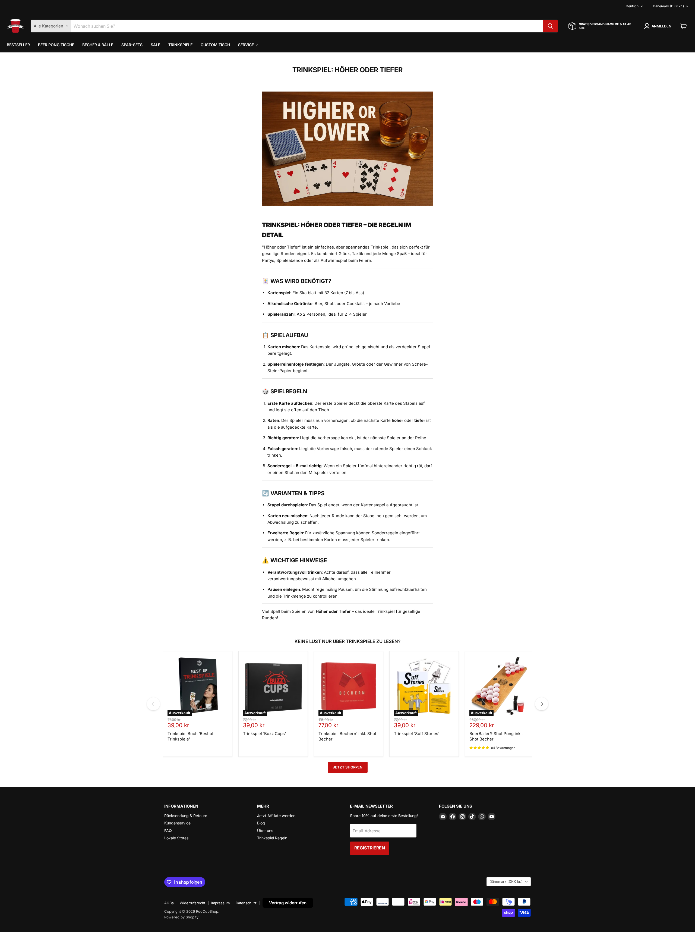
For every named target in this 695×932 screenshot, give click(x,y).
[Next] (541, 703)
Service (246, 44)
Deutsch (632, 6)
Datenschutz (246, 903)
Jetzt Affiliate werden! (276, 815)
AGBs (169, 903)
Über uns (265, 830)
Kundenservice (177, 823)
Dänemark (668, 6)
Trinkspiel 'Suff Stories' (416, 733)
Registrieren (369, 848)
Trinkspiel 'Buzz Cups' (264, 733)
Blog (261, 823)
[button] (658, 26)
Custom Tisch (215, 44)
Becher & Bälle (97, 44)
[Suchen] (550, 26)
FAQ (168, 830)
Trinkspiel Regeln (272, 838)
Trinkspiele (180, 44)
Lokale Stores (176, 838)
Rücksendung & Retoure (185, 815)
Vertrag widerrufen (288, 902)
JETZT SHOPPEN (347, 767)
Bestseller (18, 44)
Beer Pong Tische (56, 44)
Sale (155, 44)
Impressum (220, 903)
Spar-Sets (132, 44)
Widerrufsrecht (192, 903)
